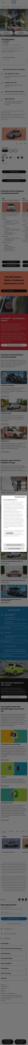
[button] (20, 496)
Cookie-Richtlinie (9, 533)
